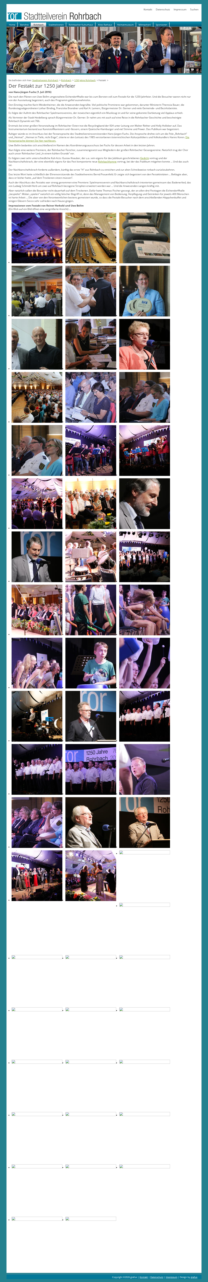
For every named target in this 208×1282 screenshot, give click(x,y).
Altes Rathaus (105, 24)
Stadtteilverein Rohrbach (45, 80)
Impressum (180, 9)
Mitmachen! (145, 24)
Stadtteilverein (56, 24)
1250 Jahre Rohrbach (85, 80)
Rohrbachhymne (107, 161)
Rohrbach (39, 24)
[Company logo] (67, 19)
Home (12, 24)
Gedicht (144, 158)
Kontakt (148, 9)
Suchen (194, 9)
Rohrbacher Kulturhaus (81, 24)
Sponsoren (161, 24)
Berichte (24, 24)
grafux (194, 1277)
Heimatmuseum (125, 24)
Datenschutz (163, 9)
